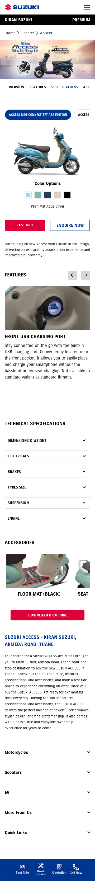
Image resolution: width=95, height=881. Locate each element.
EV (7, 792)
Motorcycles (16, 752)
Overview (15, 87)
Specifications (64, 87)
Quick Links (16, 832)
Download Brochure (47, 615)
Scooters (13, 772)
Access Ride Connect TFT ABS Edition (38, 115)
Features (38, 87)
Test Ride (25, 225)
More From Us (18, 812)
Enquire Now (70, 225)
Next (85, 275)
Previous (72, 275)
